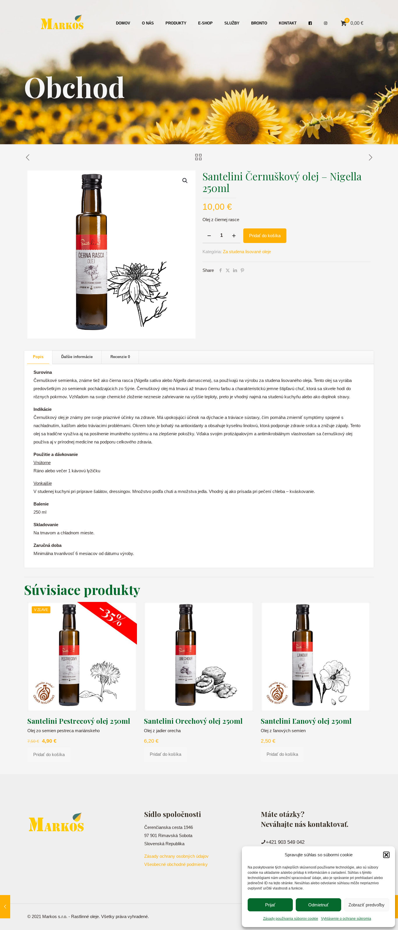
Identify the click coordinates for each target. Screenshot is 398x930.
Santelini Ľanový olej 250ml (306, 720)
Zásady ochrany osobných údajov (176, 856)
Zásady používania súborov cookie (290, 919)
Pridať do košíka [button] (49, 754)
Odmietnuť (318, 904)
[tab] (38, 357)
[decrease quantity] (209, 236)
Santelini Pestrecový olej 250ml (78, 720)
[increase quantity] (234, 236)
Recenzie (120, 357)
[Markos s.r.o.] (62, 23)
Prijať (270, 904)
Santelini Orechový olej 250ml (193, 720)
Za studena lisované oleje (247, 251)
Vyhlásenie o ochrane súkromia (346, 919)
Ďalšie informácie (77, 357)
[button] (386, 855)
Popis (38, 357)
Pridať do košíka (265, 235)
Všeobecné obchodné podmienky (176, 864)
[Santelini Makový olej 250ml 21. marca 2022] (5, 906)
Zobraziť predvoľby (366, 904)
